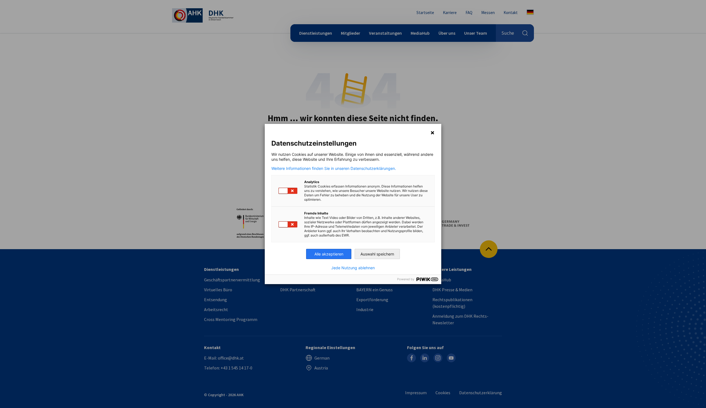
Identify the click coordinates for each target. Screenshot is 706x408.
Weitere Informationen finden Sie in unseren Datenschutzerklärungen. (333, 168)
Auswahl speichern (377, 254)
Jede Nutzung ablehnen (353, 268)
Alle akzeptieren (328, 254)
